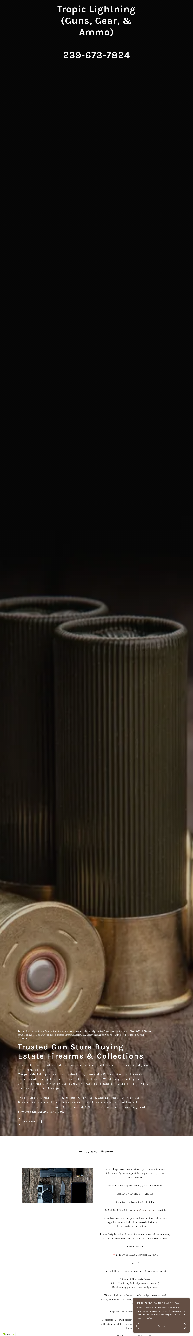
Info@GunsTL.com (145, 1210)
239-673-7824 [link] (135, 1031)
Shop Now (30, 1121)
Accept (161, 1326)
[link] (96, 58)
